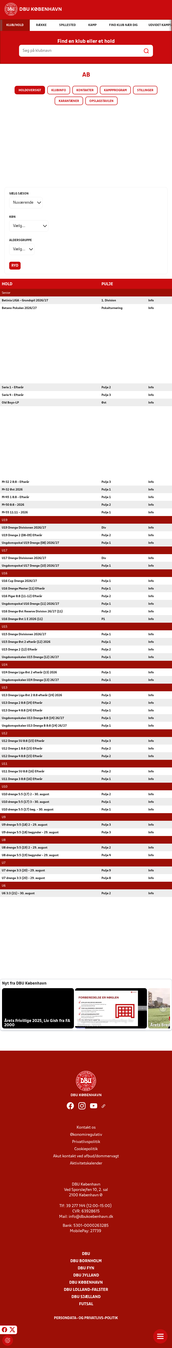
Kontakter (85, 90)
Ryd (14, 265)
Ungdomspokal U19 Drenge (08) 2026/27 (30, 543)
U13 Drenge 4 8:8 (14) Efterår (22, 710)
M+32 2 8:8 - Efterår (15, 482)
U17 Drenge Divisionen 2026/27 (24, 558)
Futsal (86, 1304)
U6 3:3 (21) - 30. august (18, 893)
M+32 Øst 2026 (12, 489)
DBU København (86, 1283)
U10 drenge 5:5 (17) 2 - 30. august (25, 794)
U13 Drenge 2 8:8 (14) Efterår (22, 703)
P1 (103, 619)
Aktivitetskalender (86, 1163)
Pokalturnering (112, 308)
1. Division (108, 300)
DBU (86, 1254)
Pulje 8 (106, 878)
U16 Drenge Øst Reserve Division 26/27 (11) (32, 611)
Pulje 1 (106, 489)
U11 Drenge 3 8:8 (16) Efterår (22, 779)
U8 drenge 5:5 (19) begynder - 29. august (30, 855)
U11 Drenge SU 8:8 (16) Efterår (23, 771)
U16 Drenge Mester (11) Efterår (23, 588)
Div (103, 527)
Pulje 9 (106, 870)
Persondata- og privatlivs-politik (86, 1318)
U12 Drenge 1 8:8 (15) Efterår (22, 748)
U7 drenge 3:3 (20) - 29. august (23, 870)
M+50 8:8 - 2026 (13, 504)
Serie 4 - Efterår (13, 395)
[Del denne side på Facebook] (4, 1330)
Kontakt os (86, 1128)
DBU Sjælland (86, 1297)
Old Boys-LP (10, 402)
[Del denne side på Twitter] (12, 1330)
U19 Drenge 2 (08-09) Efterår (22, 535)
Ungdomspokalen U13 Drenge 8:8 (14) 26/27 (33, 718)
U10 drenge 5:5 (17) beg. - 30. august (28, 809)
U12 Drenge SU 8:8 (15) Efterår (23, 741)
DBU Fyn (86, 1268)
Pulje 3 (106, 395)
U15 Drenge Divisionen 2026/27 (24, 634)
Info (151, 300)
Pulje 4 (106, 855)
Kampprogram (115, 90)
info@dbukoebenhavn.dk (91, 1217)
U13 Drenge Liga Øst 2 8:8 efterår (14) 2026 (32, 695)
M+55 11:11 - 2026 (15, 512)
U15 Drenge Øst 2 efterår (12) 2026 (26, 642)
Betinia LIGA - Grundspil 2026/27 (25, 300)
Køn (12, 217)
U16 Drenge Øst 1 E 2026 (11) (22, 619)
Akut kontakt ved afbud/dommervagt (86, 1156)
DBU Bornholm (86, 1261)
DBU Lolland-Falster (86, 1290)
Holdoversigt (30, 90)
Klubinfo (58, 90)
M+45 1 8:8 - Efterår (15, 497)
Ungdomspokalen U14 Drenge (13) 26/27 (30, 680)
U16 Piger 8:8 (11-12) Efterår (22, 596)
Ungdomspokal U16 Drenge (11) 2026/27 (30, 604)
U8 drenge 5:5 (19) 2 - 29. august (24, 847)
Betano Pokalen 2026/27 (19, 308)
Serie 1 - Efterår (13, 387)
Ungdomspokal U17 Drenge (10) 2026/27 (30, 565)
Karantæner (69, 101)
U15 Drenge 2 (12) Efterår (19, 649)
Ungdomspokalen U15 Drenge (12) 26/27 (30, 657)
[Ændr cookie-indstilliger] (7, 1340)
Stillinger (145, 90)
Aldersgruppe (20, 240)
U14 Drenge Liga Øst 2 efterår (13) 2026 (29, 672)
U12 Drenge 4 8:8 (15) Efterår (22, 756)
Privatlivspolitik (86, 1142)
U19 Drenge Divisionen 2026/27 (24, 527)
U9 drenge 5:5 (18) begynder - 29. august (30, 832)
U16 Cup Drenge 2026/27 (19, 581)
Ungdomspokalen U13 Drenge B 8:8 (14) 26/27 (34, 725)
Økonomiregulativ (86, 1135)
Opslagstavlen (101, 101)
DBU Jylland (86, 1275)
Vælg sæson (19, 193)
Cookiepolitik (86, 1149)
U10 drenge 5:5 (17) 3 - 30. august (25, 802)
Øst (103, 402)
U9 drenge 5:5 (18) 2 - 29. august (24, 824)
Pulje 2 (106, 387)
